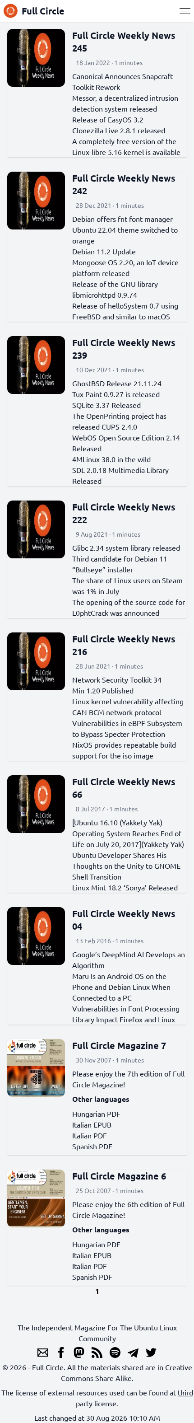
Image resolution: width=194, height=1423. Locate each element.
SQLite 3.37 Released (106, 404)
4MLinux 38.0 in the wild (111, 458)
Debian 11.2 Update (104, 251)
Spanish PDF (92, 1146)
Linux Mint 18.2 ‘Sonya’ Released (125, 887)
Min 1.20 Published (103, 690)
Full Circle (43, 11)
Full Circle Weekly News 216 (124, 645)
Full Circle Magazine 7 (119, 1045)
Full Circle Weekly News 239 (124, 349)
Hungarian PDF (96, 1113)
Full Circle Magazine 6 (119, 1176)
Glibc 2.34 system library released (126, 547)
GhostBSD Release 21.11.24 (117, 383)
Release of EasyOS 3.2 (107, 119)
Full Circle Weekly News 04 (124, 920)
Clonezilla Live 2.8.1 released (118, 130)
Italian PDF (89, 1135)
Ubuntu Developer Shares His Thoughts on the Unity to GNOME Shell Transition (126, 865)
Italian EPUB (91, 1124)
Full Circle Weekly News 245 (124, 41)
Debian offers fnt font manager (122, 218)
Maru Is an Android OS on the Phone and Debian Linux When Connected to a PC (121, 986)
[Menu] (185, 10)
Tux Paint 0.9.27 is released (116, 393)
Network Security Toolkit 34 (117, 679)
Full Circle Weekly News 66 (124, 788)
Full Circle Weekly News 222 (124, 513)
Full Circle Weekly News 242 (124, 184)
